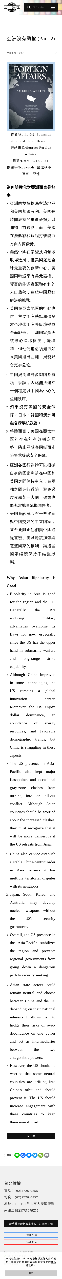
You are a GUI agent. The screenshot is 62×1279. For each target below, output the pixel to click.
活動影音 (31, 1242)
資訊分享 (31, 1235)
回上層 (31, 1136)
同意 (31, 1273)
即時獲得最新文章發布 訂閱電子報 (31, 1223)
